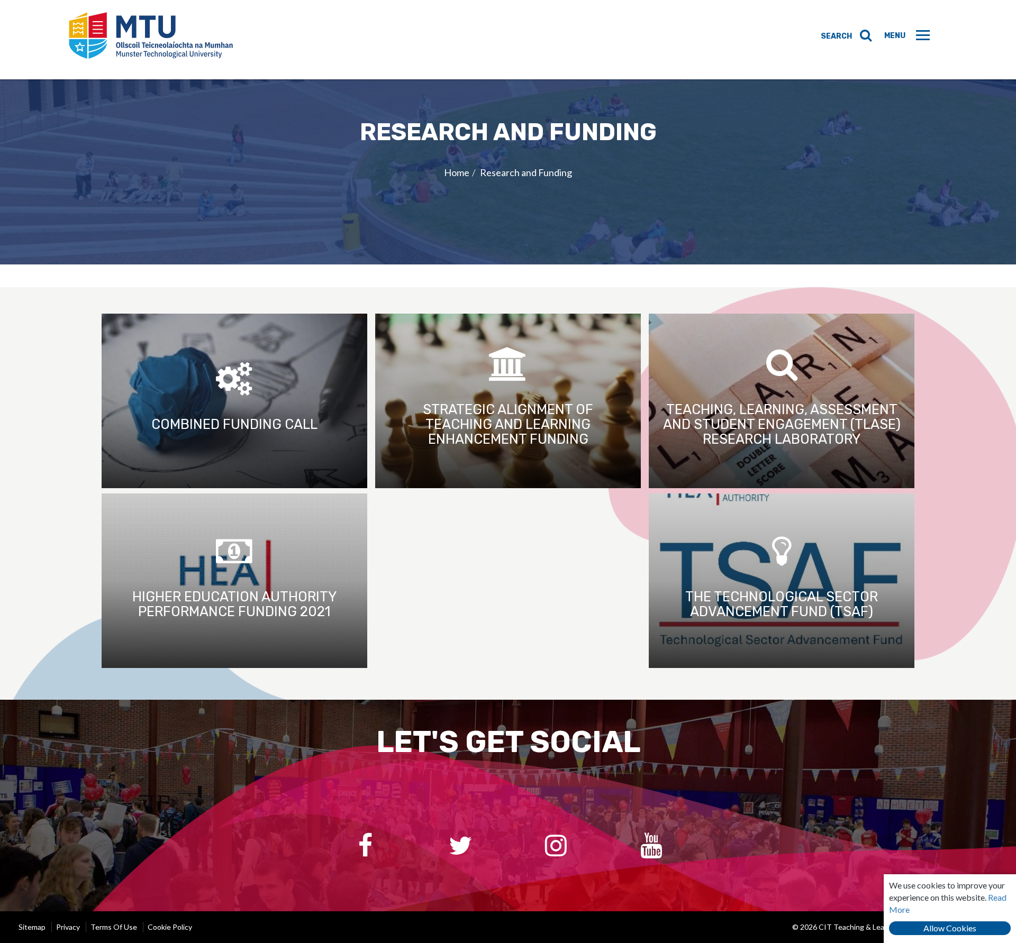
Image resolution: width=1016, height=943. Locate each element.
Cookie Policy (170, 926)
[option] (508, 171)
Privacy (68, 926)
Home (456, 172)
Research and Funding (526, 172)
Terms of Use (113, 926)
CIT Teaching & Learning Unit (150, 39)
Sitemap (32, 926)
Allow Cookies (949, 928)
